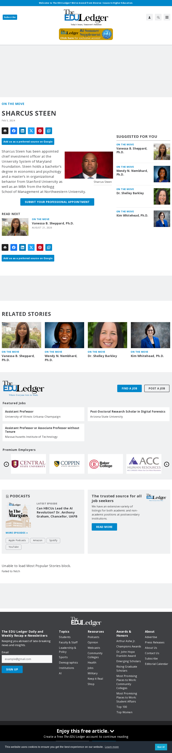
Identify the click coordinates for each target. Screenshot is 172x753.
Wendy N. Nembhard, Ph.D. (132, 172)
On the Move (13, 104)
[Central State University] (28, 464)
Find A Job (129, 388)
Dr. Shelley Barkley (130, 193)
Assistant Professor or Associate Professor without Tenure (42, 430)
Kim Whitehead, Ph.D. (132, 215)
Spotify (53, 540)
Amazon (37, 540)
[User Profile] (149, 17)
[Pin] (40, 130)
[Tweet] (31, 130)
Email (5, 652)
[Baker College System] (105, 464)
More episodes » (17, 532)
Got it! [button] (161, 747)
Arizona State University (106, 416)
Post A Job (157, 388)
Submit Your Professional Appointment (57, 202)
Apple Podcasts (17, 540)
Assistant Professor (19, 411)
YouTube (14, 546)
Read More (104, 527)
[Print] (5, 130)
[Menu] (167, 17)
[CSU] (66, 464)
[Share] (13, 130)
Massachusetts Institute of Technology (31, 437)
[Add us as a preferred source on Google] (48, 130)
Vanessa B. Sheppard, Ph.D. (53, 223)
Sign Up (12, 669)
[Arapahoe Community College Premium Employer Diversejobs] (143, 464)
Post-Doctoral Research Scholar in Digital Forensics (127, 411)
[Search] (158, 17)
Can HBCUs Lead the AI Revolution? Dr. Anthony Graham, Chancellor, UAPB (57, 512)
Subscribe (10, 17)
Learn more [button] (112, 746)
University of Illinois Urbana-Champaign (32, 416)
